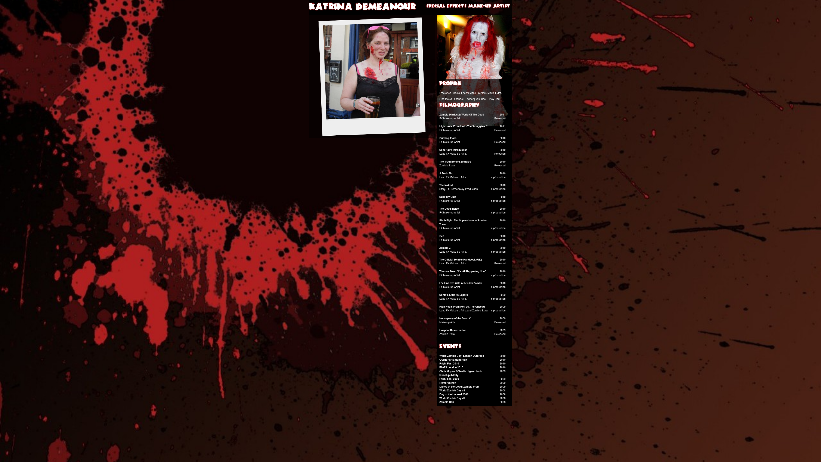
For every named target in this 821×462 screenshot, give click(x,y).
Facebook (458, 99)
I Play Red (494, 99)
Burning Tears (447, 138)
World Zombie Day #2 (452, 398)
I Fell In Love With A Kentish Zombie (461, 283)
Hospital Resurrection (452, 330)
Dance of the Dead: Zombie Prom (459, 386)
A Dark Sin (445, 173)
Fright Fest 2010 (449, 363)
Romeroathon (447, 383)
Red (441, 236)
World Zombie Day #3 (452, 390)
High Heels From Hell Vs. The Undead (462, 306)
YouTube (480, 99)
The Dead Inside (449, 208)
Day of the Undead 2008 (453, 394)
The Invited (446, 185)
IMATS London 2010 (451, 367)
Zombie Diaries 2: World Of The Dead (461, 114)
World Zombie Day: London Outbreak (461, 356)
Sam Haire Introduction (453, 150)
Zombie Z (444, 248)
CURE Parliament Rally (453, 359)
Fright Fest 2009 (449, 379)
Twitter (470, 99)
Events (450, 347)
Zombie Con (446, 402)
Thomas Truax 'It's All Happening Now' (462, 271)
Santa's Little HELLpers (453, 295)
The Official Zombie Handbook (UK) (460, 259)
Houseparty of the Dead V (455, 318)
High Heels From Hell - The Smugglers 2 (463, 126)
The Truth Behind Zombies (455, 161)
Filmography (459, 105)
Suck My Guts (447, 197)
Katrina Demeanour (362, 7)
